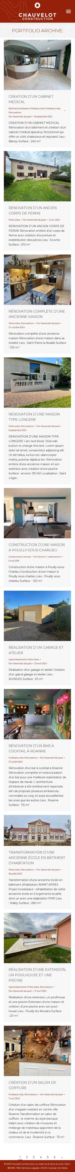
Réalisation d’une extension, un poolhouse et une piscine (37, 975)
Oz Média (63, 1168)
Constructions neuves (20, 556)
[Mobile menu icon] (68, 11)
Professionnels (37, 108)
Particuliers (14, 219)
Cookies (52, 1168)
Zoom (32, 65)
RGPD (44, 1168)
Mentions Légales (30, 1168)
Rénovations (15, 112)
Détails (42, 65)
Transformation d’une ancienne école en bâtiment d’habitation (37, 857)
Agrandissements (18, 659)
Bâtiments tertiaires (19, 108)
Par (20, 116)
